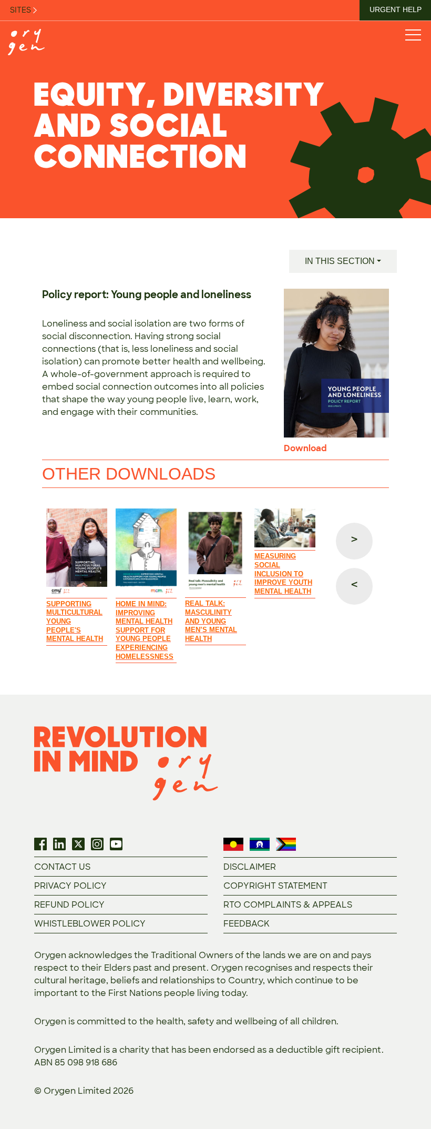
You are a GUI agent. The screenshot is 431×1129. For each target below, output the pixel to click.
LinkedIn (59, 844)
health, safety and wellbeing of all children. (247, 1021)
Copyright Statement (275, 885)
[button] (354, 541)
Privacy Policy (70, 885)
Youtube (116, 844)
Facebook (40, 844)
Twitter (78, 844)
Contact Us (62, 866)
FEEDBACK (246, 923)
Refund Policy (69, 904)
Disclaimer (249, 866)
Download (305, 448)
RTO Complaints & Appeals (287, 904)
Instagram (97, 844)
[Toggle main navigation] (412, 34)
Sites (21, 10)
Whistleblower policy (90, 923)
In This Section (340, 261)
